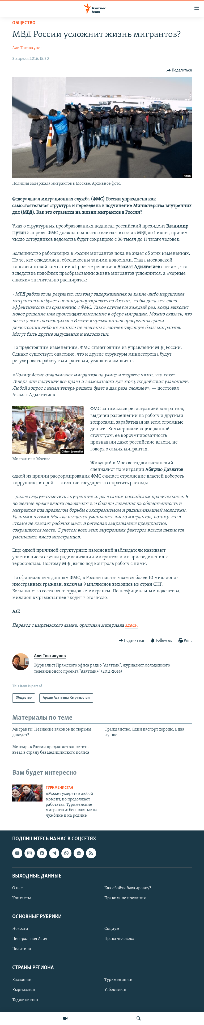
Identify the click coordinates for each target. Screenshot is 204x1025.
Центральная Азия (29, 939)
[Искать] (139, 1018)
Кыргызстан (23, 990)
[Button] (179, 70)
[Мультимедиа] (65, 1018)
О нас (17, 888)
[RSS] (91, 853)
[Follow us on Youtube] (17, 853)
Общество (24, 23)
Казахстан (22, 980)
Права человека (119, 939)
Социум (111, 929)
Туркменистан (59, 788)
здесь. (131, 625)
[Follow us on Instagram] (29, 853)
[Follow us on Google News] (79, 853)
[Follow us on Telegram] (54, 853)
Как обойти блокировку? (127, 888)
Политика (21, 949)
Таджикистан (25, 1000)
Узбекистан (115, 990)
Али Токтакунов (27, 48)
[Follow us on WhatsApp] (66, 853)
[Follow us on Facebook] (42, 853)
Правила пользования (125, 898)
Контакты (21, 898)
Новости (20, 929)
